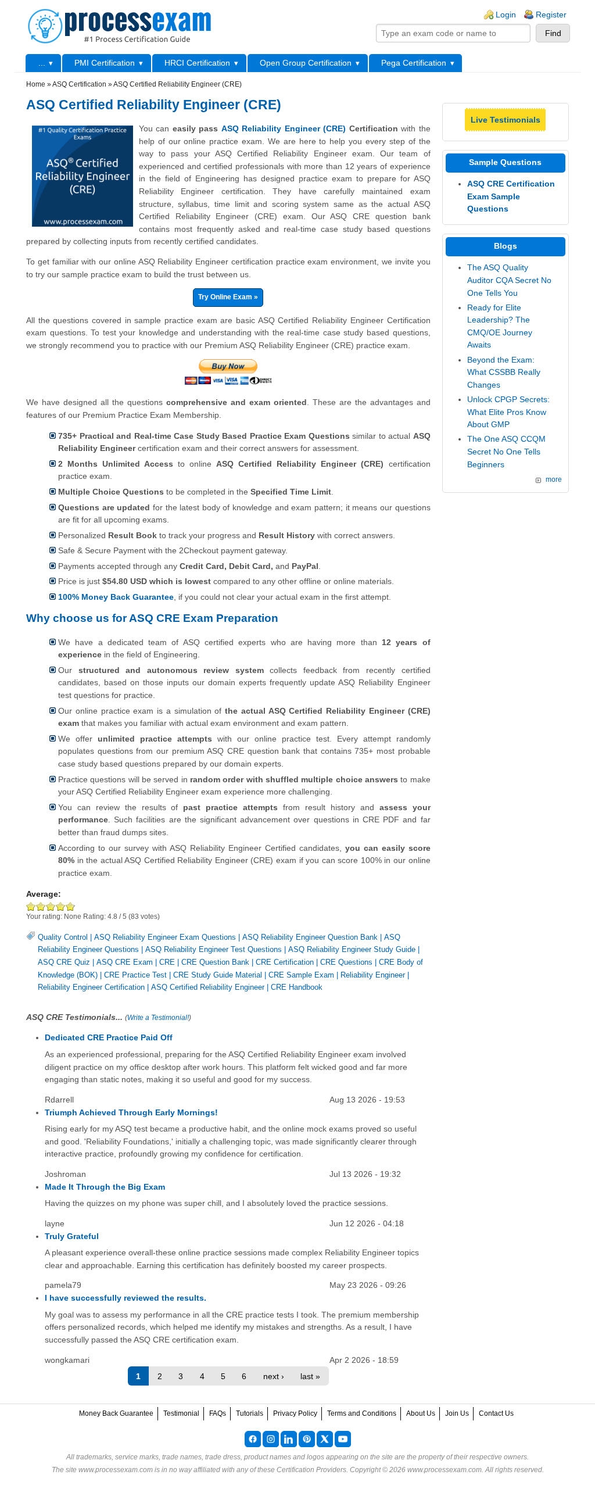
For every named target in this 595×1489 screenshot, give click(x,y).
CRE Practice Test (135, 975)
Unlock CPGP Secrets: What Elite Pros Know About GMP (508, 412)
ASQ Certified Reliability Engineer (207, 987)
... (41, 62)
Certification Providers (311, 1470)
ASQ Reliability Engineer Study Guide (351, 949)
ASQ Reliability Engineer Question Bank (310, 937)
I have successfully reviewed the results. (125, 1297)
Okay (41, 906)
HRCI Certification (197, 62)
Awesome (70, 906)
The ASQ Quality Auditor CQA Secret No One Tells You (509, 280)
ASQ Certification (79, 84)
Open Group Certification (306, 62)
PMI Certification (104, 62)
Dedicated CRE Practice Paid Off (109, 1037)
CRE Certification (285, 962)
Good (51, 906)
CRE (167, 962)
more (554, 479)
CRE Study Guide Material (217, 975)
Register (551, 14)
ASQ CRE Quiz (64, 962)
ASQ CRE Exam (124, 962)
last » (310, 1376)
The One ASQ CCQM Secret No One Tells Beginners (506, 451)
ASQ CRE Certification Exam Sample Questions (511, 196)
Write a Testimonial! (158, 1018)
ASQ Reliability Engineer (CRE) (283, 128)
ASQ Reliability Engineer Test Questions (213, 949)
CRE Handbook (296, 987)
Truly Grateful (72, 1236)
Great (61, 906)
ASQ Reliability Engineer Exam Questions (165, 937)
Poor (31, 906)
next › (273, 1376)
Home (35, 84)
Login (506, 14)
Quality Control (63, 937)
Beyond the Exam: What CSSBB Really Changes (503, 372)
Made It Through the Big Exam (105, 1186)
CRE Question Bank (215, 962)
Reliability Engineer (372, 975)
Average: (43, 894)
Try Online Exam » (228, 297)
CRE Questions (346, 962)
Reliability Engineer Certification (91, 987)
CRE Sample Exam (301, 975)
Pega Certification (413, 62)
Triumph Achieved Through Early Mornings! (131, 1112)
